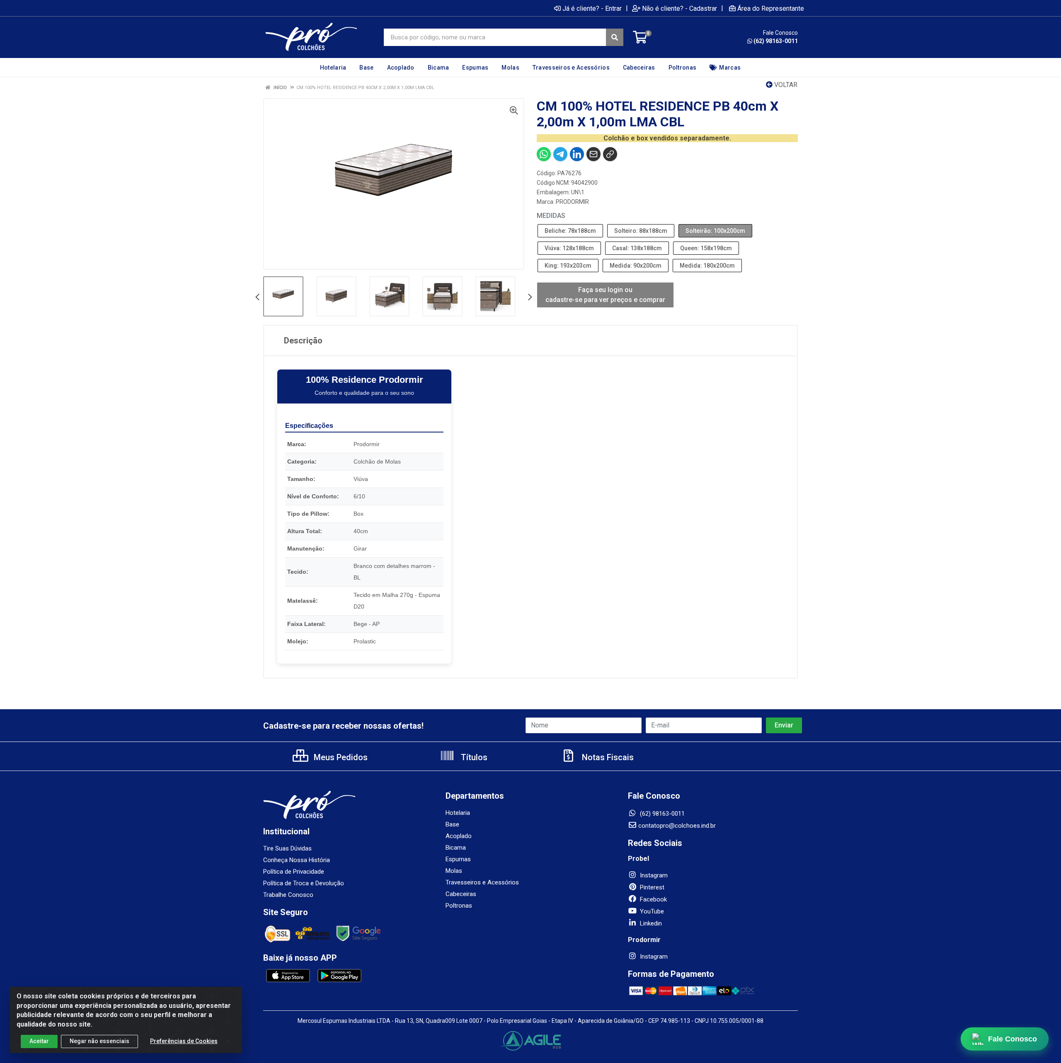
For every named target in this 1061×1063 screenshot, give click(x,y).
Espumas (458, 859)
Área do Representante (770, 8)
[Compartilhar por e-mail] (593, 154)
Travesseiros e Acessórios (482, 882)
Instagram (653, 875)
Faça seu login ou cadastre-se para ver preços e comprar (605, 295)
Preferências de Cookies (184, 1041)
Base (452, 824)
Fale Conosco (1013, 1038)
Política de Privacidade (293, 871)
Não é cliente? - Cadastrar (679, 8)
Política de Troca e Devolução (303, 883)
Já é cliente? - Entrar (592, 8)
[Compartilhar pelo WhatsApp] (544, 154)
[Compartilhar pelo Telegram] (560, 154)
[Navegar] (257, 297)
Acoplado (459, 836)
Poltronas (459, 905)
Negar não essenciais (99, 1041)
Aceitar (39, 1041)
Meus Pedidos (340, 757)
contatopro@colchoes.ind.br (677, 825)
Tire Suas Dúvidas (287, 848)
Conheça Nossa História (296, 860)
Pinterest (651, 887)
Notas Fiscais (607, 757)
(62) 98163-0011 (775, 41)
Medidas (551, 216)
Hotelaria (458, 813)
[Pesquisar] (614, 37)
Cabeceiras (461, 894)
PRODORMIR (572, 201)
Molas (454, 871)
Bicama (456, 847)
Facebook (652, 899)
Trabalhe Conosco (288, 895)
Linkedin (650, 923)
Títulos (473, 757)
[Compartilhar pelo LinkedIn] (577, 154)
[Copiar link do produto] (610, 154)
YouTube (651, 911)
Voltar (785, 85)
